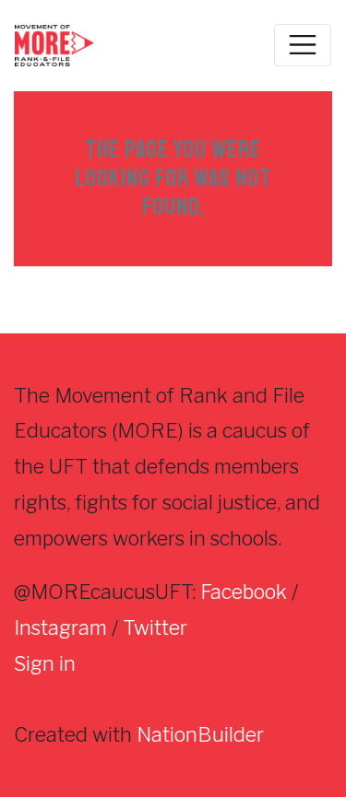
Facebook (243, 592)
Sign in (45, 663)
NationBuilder (200, 734)
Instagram (60, 627)
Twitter (155, 627)
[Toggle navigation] (302, 45)
